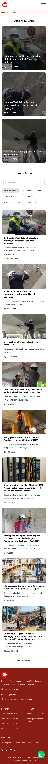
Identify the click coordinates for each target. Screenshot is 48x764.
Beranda (6, 12)
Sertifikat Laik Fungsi (34, 714)
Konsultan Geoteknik (9, 728)
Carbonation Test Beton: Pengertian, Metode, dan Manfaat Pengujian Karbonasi (22, 59)
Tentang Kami (6, 743)
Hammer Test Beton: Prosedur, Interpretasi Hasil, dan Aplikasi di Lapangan (20, 105)
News (37, 743)
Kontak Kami (19, 743)
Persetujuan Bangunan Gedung (35, 720)
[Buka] (43, 4)
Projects (30, 743)
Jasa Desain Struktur (9, 719)
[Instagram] (2, 750)
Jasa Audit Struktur (9, 714)
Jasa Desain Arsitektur (10, 723)
